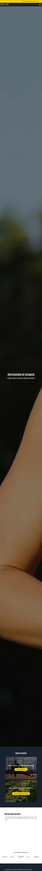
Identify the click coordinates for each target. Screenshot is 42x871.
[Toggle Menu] (40, 4)
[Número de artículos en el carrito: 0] (38, 1)
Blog (35, 1)
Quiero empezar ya (21, 769)
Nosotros (30, 1)
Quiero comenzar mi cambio (21, 793)
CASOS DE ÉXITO (24, 1)
